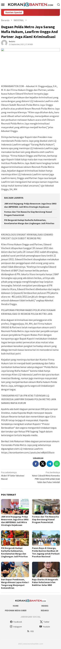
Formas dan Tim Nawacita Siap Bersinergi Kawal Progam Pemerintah (45, 519)
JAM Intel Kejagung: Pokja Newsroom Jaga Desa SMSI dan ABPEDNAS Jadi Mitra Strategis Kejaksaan (14, 520)
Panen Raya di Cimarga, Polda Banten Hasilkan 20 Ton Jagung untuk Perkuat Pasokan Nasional (46, 552)
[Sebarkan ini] (36, 464)
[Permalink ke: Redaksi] (4, 42)
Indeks (44, 606)
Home (15, 606)
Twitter (46, 622)
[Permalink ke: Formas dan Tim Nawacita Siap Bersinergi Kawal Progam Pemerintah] (46, 507)
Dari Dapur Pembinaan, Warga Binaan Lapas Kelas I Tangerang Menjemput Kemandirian (15, 583)
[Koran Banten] (30, 4)
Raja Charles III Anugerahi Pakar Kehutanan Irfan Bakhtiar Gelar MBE (45, 582)
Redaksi (45, 610)
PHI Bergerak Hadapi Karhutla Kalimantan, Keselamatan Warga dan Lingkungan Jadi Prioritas (14, 552)
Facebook (17, 622)
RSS (32, 631)
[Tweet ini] (43, 464)
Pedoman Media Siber (15, 610)
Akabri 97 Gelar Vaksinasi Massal (12, 475)
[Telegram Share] (50, 464)
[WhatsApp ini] (57, 464)
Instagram (17, 626)
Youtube (46, 626)
